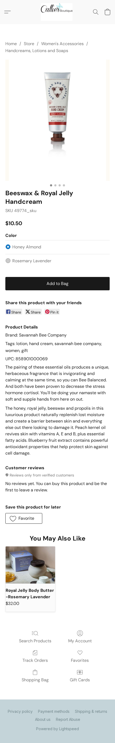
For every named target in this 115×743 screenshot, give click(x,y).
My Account (80, 641)
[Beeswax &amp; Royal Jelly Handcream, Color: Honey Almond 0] (57, 120)
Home (11, 43)
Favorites (80, 660)
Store (29, 43)
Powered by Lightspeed (57, 728)
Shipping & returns (91, 711)
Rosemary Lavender (31, 261)
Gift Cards (80, 680)
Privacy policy (20, 711)
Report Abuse (68, 719)
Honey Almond (26, 247)
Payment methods (54, 711)
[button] (57, 12)
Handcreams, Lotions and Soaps (36, 50)
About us (43, 719)
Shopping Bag (35, 680)
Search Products (35, 641)
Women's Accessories (62, 43)
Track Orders (35, 660)
